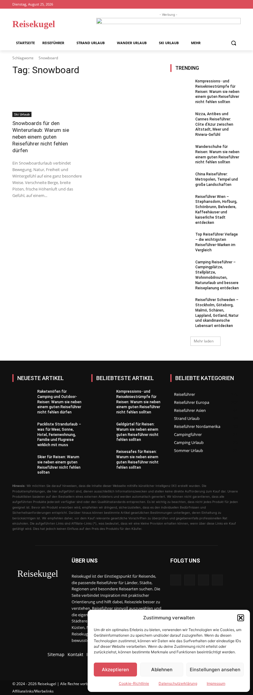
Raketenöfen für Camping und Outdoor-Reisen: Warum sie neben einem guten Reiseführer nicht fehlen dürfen (59, 401)
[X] (237, 4)
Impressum (216, 683)
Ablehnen (161, 669)
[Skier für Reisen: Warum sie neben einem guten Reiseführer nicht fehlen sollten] (22, 463)
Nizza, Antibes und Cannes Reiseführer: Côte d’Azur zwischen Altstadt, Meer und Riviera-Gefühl (214, 124)
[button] (241, 618)
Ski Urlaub (22, 114)
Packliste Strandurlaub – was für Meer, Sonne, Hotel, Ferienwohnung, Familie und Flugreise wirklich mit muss (59, 434)
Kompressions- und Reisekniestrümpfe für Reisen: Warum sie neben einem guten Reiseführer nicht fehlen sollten (217, 91)
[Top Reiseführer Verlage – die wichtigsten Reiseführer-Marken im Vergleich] (180, 240)
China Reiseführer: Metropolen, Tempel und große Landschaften (216, 179)
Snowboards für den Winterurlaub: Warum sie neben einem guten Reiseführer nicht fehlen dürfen (40, 136)
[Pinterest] (228, 4)
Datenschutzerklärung (178, 683)
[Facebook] (211, 4)
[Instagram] (220, 4)
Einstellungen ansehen (215, 669)
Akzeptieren (115, 669)
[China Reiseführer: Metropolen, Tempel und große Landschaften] (180, 180)
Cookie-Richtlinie (134, 683)
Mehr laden (204, 341)
